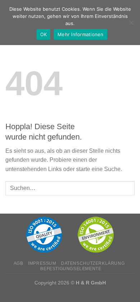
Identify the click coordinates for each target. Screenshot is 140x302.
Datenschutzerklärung (93, 263)
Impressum (42, 263)
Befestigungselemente (70, 268)
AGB (18, 263)
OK (43, 34)
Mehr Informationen (80, 34)
